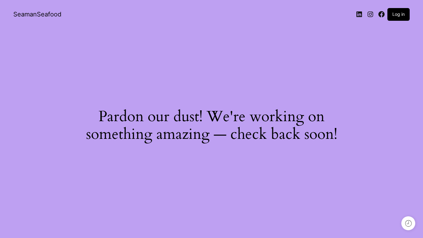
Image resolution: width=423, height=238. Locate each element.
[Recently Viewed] (408, 223)
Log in (398, 14)
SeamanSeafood (37, 14)
